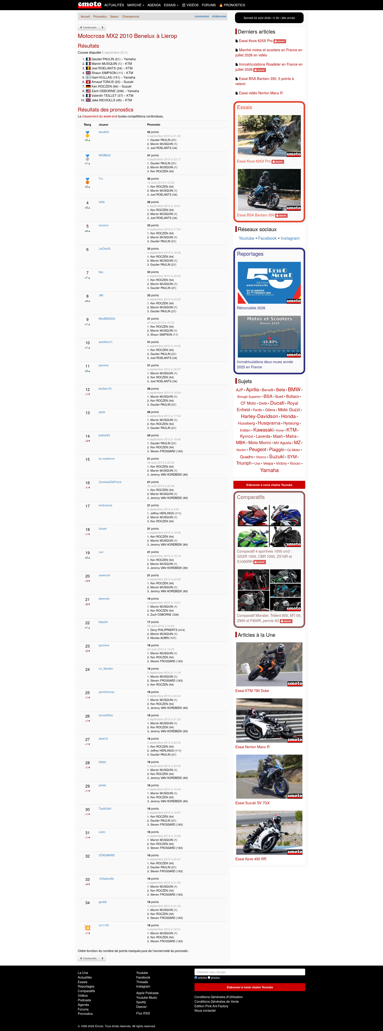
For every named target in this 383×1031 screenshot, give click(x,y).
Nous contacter (205, 1010)
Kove (280, 430)
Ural (257, 463)
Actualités (114, 5)
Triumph (244, 463)
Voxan (295, 463)
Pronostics (85, 1013)
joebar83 (104, 435)
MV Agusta (282, 442)
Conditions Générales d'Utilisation (218, 997)
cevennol (104, 575)
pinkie (102, 785)
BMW (294, 389)
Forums (209, 5)
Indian (245, 430)
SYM (292, 456)
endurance (105, 505)
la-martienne (107, 458)
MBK (241, 442)
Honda (288, 415)
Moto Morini (259, 442)
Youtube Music (146, 997)
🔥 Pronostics (232, 5)
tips (101, 272)
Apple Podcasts (147, 993)
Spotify (141, 1002)
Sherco (261, 457)
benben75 (105, 388)
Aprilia (252, 389)
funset (103, 528)
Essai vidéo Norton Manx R (261, 92)
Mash (278, 436)
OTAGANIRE (107, 855)
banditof (104, 132)
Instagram (290, 238)
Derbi (263, 403)
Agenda (154, 5)
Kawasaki (263, 429)
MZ (297, 442)
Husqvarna (269, 422)
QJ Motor (293, 449)
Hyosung (291, 423)
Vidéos (83, 995)
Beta (280, 389)
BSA (268, 396)
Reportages (250, 253)
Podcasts (84, 1000)
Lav (101, 552)
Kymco (246, 436)
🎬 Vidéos (190, 5)
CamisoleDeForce (110, 482)
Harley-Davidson (259, 415)
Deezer (141, 1006)
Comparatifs (251, 496)
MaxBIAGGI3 (107, 318)
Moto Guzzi (289, 409)
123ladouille (106, 878)
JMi (101, 295)
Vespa (268, 463)
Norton (241, 449)
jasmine (104, 365)
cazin (102, 832)
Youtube (246, 238)
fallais (102, 762)
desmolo (104, 598)
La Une (83, 972)
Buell (279, 396)
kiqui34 (103, 622)
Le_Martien (106, 668)
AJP (239, 389)
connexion (202, 16)
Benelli (267, 389)
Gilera (270, 409)
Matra (291, 436)
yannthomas (106, 692)
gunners (104, 645)
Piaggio (276, 449)
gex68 (103, 902)
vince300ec (106, 715)
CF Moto (248, 403)
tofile (102, 202)
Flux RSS (143, 1013)
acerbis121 (106, 342)
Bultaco (292, 396)
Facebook (267, 238)
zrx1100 (104, 925)
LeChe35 (104, 248)
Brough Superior (249, 396)
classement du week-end (99, 116)
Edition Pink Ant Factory (211, 1006)
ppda (102, 412)
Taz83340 (105, 808)
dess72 (103, 738)
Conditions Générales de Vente (216, 1001)
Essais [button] (170, 5)
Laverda (263, 436)
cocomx (104, 225)
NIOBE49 (105, 155)
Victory (281, 463)
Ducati (277, 402)
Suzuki (276, 456)
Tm (101, 178)
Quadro (246, 456)
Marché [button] (134, 5)
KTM (291, 429)
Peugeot (257, 449)
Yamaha (269, 469)
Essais (244, 106)
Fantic (257, 409)
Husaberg (246, 423)
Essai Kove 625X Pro (256, 40)
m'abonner (219, 16)
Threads (142, 982)
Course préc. (89, 27)
